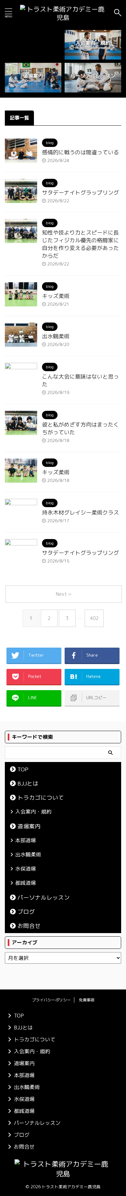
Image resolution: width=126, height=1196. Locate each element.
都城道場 (25, 882)
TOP (22, 769)
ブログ (26, 912)
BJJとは (27, 783)
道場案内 (29, 826)
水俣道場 (25, 868)
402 (94, 618)
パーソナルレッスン (43, 897)
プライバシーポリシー (51, 1000)
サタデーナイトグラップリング (80, 192)
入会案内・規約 (33, 811)
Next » (63, 594)
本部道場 (25, 840)
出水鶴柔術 (55, 336)
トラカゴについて (40, 798)
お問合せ (29, 926)
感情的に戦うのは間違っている (80, 152)
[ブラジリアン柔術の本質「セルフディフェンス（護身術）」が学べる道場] (63, 12)
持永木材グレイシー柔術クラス (80, 512)
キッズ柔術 (55, 296)
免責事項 (86, 1000)
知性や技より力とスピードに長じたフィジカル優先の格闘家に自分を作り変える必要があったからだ (80, 244)
